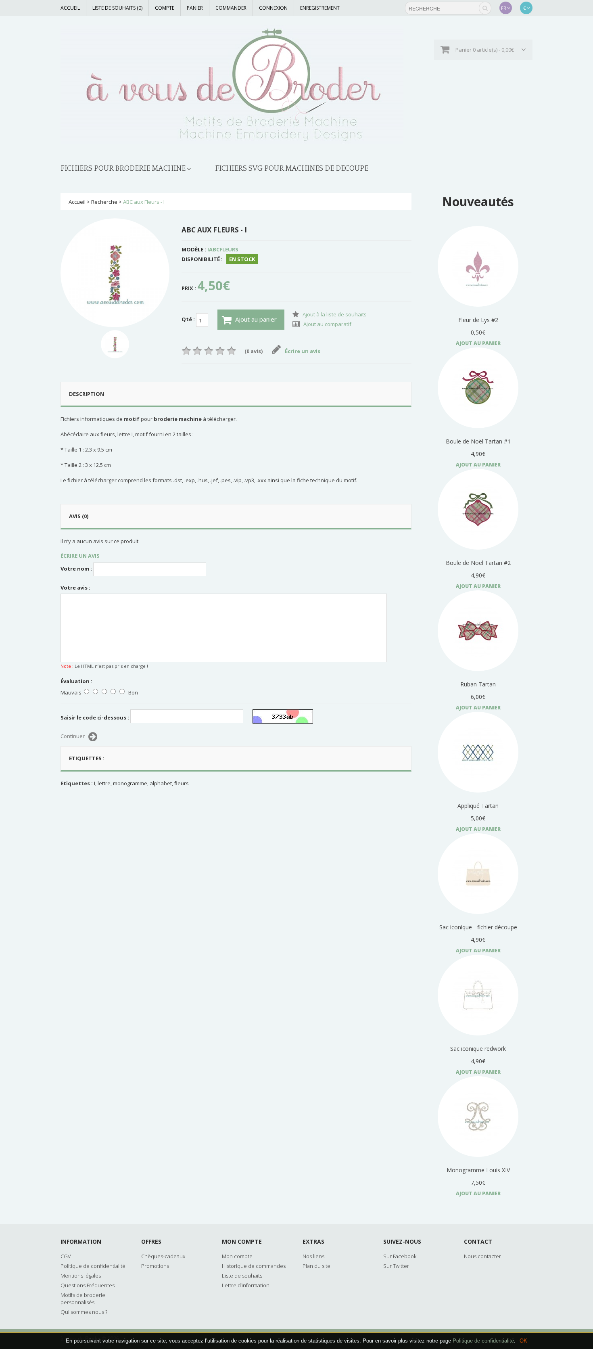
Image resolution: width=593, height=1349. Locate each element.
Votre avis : (75, 587)
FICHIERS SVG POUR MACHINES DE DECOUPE (291, 169)
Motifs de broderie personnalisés (83, 1298)
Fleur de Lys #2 (478, 320)
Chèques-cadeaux (163, 1256)
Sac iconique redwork (478, 1048)
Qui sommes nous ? (84, 1312)
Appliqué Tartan (478, 805)
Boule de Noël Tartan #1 (478, 441)
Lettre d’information (245, 1285)
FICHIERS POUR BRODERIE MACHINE (123, 169)
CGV (66, 1256)
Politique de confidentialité (483, 1341)
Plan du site (316, 1266)
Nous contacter (482, 1256)
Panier (195, 7)
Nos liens (313, 1256)
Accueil (70, 7)
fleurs (181, 783)
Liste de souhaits (242, 1275)
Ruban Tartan (478, 684)
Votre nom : (76, 568)
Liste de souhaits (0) (117, 7)
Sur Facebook (399, 1256)
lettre (104, 783)
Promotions (155, 1266)
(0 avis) (253, 351)
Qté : (189, 319)
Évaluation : (76, 681)
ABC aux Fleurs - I (144, 201)
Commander (230, 7)
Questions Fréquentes (88, 1285)
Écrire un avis (302, 351)
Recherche (104, 201)
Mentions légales (81, 1275)
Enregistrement (320, 7)
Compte (164, 7)
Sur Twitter (396, 1266)
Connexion (273, 7)
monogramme (130, 783)
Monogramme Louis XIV (478, 1170)
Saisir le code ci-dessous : (95, 717)
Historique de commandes (254, 1266)
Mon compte (237, 1256)
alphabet (161, 783)
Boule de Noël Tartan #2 (478, 563)
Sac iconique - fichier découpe (478, 927)
